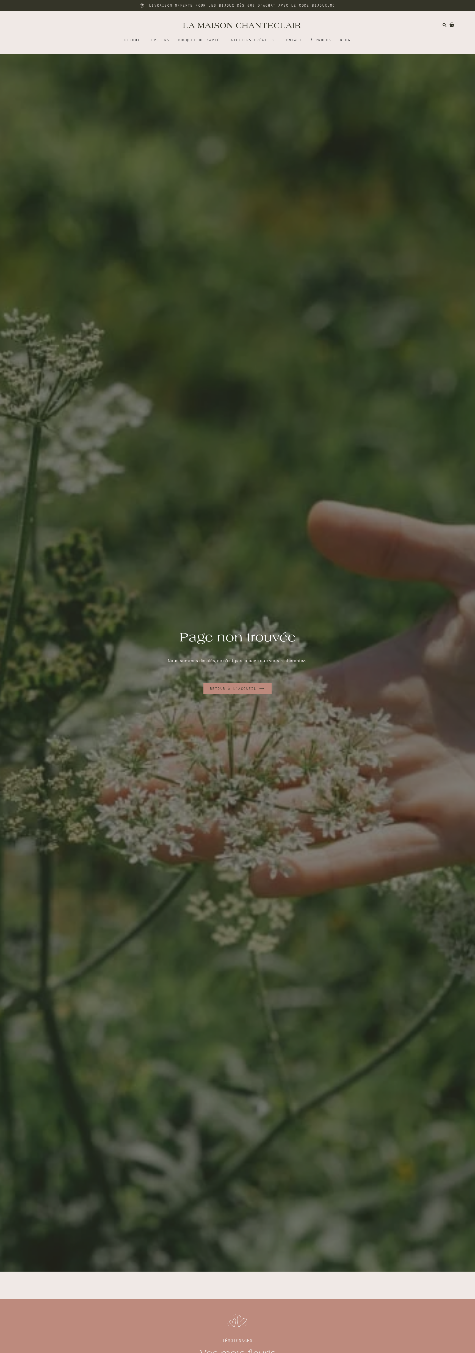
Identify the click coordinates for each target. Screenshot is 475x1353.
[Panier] (448, 24)
